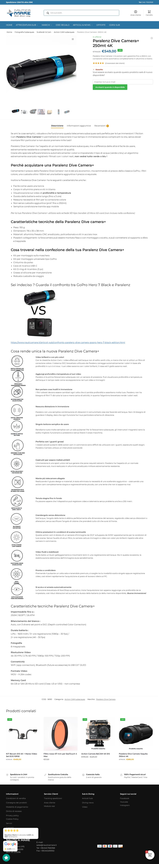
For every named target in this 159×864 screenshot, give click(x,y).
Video (84, 807)
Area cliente (135, 15)
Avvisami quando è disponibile (110, 87)
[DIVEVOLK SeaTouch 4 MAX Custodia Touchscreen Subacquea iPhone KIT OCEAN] (151, 38)
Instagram (125, 805)
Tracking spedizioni (53, 798)
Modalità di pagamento (17, 807)
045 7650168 (146, 2)
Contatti (10, 827)
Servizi (9, 823)
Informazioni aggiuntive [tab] (79, 126)
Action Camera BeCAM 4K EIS (95, 754)
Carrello (149, 15)
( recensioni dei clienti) (115, 63)
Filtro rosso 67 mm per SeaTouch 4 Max (60, 755)
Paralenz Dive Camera (105, 699)
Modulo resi (49, 806)
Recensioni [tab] (101, 126)
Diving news (88, 802)
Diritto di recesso (14, 811)
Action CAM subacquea (64, 32)
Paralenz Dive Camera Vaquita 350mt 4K (133, 755)
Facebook (124, 798)
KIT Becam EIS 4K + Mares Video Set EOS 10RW (21, 755)
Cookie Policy (12, 819)
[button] (73, 39)
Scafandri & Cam (44, 32)
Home (9, 32)
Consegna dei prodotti (16, 802)
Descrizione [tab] (57, 126)
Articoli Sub (87, 798)
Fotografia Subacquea (24, 32)
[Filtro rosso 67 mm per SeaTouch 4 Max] (61, 734)
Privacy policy (12, 815)
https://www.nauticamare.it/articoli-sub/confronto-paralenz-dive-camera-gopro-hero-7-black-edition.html (68, 342)
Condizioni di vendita (16, 798)
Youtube (124, 802)
